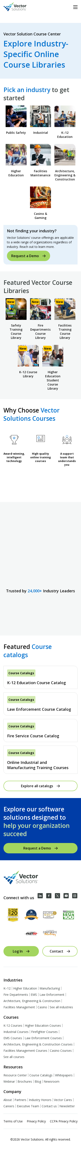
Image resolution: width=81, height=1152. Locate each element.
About (7, 1100)
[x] (57, 895)
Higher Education (25, 988)
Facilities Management (19, 1007)
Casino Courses (61, 1050)
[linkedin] (40, 895)
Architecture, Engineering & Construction (31, 1001)
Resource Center (15, 1075)
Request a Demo (25, 255)
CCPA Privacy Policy (64, 1121)
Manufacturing (50, 988)
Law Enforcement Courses (43, 1038)
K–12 (7, 988)
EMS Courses (12, 1038)
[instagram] (74, 895)
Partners (20, 1100)
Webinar (9, 1081)
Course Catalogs (40, 1075)
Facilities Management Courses (25, 1050)
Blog (38, 1081)
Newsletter (67, 1106)
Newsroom (51, 1081)
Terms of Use (13, 1121)
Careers (8, 1106)
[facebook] (48, 895)
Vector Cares (63, 1100)
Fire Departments (15, 995)
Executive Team (28, 1106)
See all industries (61, 1007)
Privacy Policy (36, 1121)
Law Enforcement (52, 995)
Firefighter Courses (44, 1032)
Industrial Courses (16, 1032)
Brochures (24, 1081)
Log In (18, 951)
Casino (42, 1007)
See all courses (13, 1057)
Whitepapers (64, 1075)
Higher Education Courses (43, 1025)
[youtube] (66, 895)
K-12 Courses (12, 1025)
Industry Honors (40, 1100)
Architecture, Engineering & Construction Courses (38, 1044)
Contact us (49, 1106)
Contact (56, 951)
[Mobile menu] (75, 7)
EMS (34, 995)
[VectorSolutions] (19, 7)
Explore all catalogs (37, 786)
